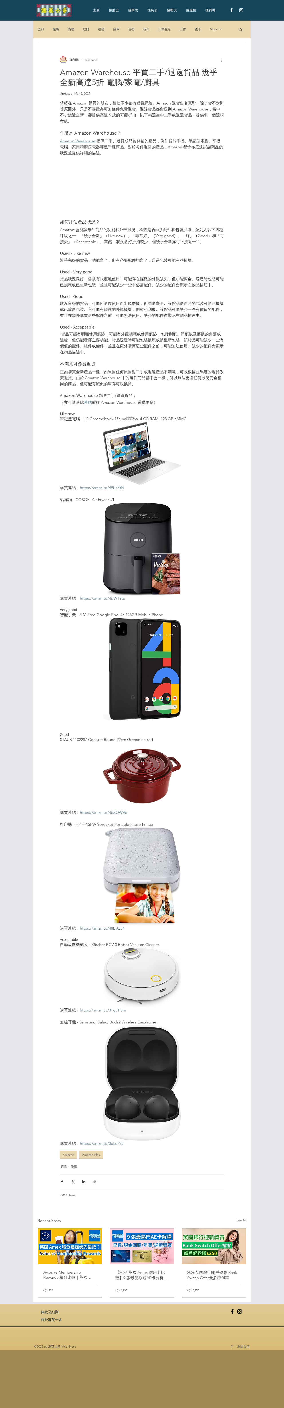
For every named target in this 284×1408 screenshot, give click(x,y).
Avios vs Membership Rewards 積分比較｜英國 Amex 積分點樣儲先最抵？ (67, 1275)
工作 (183, 29)
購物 (71, 29)
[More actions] (221, 59)
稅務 (101, 29)
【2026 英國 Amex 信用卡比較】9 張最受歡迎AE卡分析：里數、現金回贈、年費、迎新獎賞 (141, 1275)
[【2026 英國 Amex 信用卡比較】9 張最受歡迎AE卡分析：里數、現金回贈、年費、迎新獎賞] (142, 1246)
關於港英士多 (51, 1320)
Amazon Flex (91, 1155)
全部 (41, 29)
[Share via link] (95, 1182)
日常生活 (164, 29)
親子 (198, 29)
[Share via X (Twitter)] (73, 1182)
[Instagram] (240, 1311)
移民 (146, 29)
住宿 (131, 29)
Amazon (68, 1155)
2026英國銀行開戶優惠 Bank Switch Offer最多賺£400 (212, 1275)
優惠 (56, 29)
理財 (86, 29)
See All (241, 1220)
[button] (241, 29)
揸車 (116, 29)
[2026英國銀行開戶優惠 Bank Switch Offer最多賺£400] (214, 1246)
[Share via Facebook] (62, 1182)
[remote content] (142, 187)
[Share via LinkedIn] (84, 1182)
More (213, 29)
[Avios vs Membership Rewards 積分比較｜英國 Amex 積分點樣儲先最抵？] (70, 1246)
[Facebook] (232, 1311)
